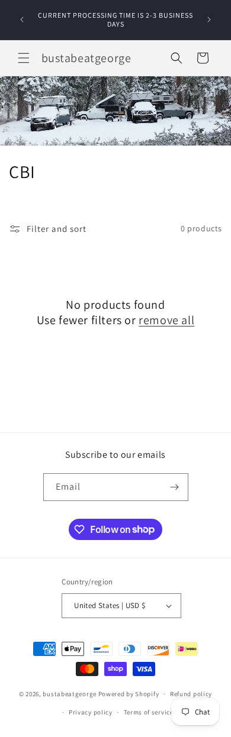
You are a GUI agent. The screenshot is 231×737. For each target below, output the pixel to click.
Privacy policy (91, 712)
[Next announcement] (209, 20)
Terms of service (149, 712)
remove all (166, 320)
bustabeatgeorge (70, 694)
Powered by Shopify (128, 694)
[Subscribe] (175, 487)
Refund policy (191, 694)
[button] (24, 58)
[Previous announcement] (22, 20)
